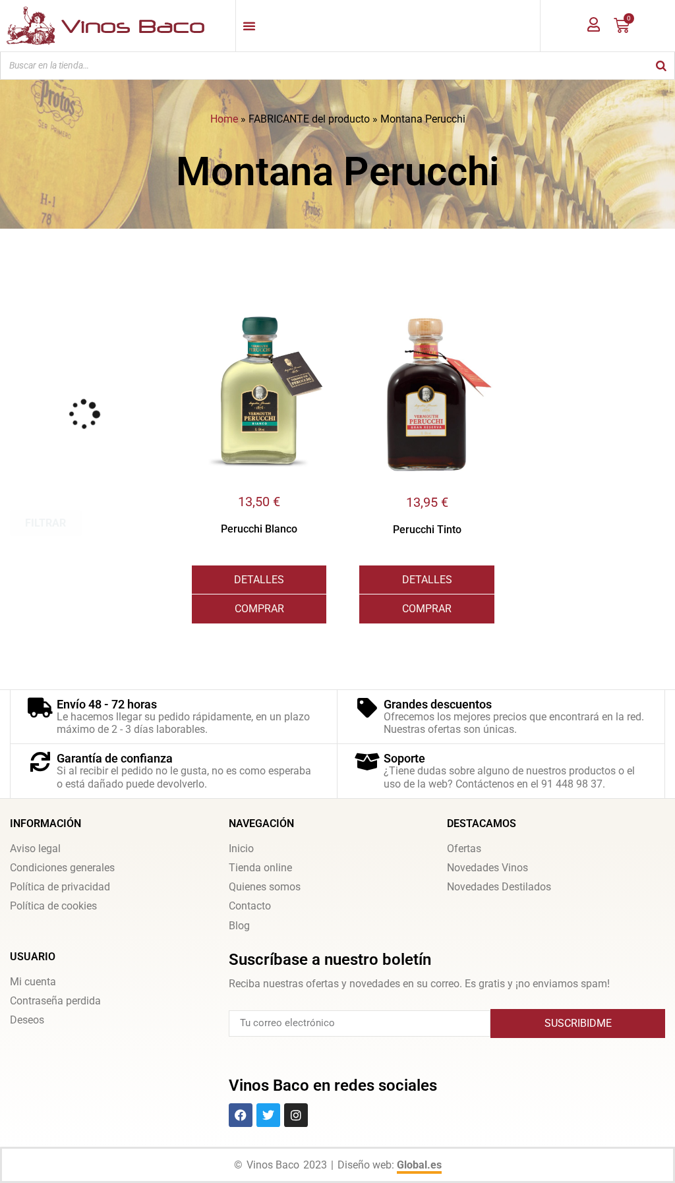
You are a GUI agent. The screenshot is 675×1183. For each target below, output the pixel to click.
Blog (239, 925)
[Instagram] (296, 1115)
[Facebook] (240, 1115)
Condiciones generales (62, 867)
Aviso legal (35, 848)
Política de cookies (53, 906)
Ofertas (464, 848)
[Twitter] (268, 1115)
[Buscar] (661, 65)
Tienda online (260, 867)
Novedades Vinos (487, 867)
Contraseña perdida (55, 1001)
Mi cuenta (33, 981)
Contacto (250, 906)
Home (224, 119)
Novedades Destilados (499, 886)
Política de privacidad (60, 886)
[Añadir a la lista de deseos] (316, 304)
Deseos (27, 1020)
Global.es (419, 1165)
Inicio (241, 848)
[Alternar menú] (249, 25)
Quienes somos (265, 886)
